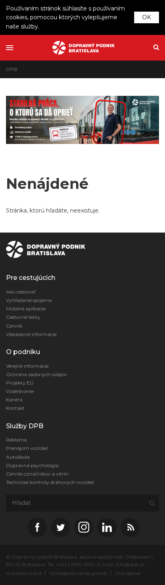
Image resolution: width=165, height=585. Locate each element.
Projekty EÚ (20, 383)
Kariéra (14, 400)
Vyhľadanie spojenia (29, 300)
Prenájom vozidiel (27, 448)
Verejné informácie (27, 366)
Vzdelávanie (20, 391)
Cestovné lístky (23, 317)
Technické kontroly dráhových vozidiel (50, 482)
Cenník (14, 326)
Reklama (16, 440)
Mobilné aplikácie (26, 309)
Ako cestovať (21, 292)
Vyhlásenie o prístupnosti (78, 573)
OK (146, 17)
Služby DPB (24, 426)
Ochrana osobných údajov (36, 374)
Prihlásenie (128, 573)
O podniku (23, 352)
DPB (11, 69)
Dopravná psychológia (32, 465)
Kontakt (15, 408)
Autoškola (18, 457)
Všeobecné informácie (31, 334)
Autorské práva (24, 573)
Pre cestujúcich (30, 277)
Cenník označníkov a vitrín (37, 474)
